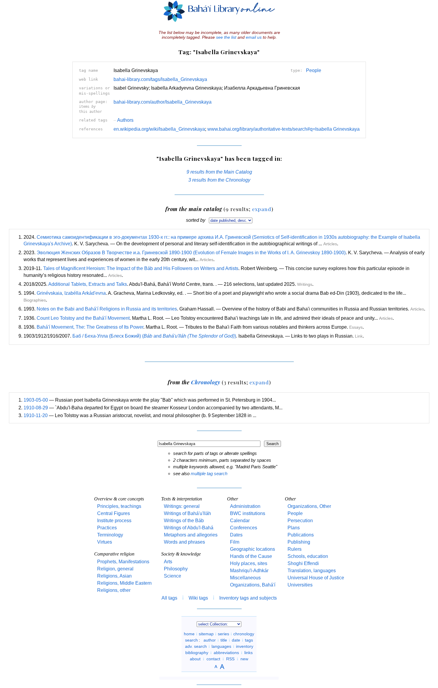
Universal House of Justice (316, 577)
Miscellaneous (245, 577)
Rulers (295, 549)
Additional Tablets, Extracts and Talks (87, 284)
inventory (244, 646)
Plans (294, 527)
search (191, 640)
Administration (245, 506)
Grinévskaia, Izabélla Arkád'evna (71, 293)
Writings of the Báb (184, 520)
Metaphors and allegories (191, 534)
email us (254, 37)
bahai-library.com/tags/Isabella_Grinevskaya (160, 79)
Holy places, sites (248, 563)
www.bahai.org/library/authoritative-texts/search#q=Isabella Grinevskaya (283, 129)
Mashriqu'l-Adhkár (249, 570)
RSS (230, 658)
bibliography (196, 652)
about (195, 658)
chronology (243, 633)
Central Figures (113, 513)
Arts (168, 561)
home (189, 633)
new (244, 658)
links (248, 652)
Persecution (300, 520)
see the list (226, 37)
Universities (300, 584)
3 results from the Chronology (219, 179)
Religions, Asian (114, 575)
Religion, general (115, 568)
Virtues (104, 542)
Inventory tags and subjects (248, 597)
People (313, 70)
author (210, 640)
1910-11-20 (36, 415)
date (236, 640)
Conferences (243, 527)
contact (213, 658)
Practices (107, 527)
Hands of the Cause (251, 556)
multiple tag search (209, 473)
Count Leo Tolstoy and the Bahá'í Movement (83, 318)
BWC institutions (247, 513)
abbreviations (226, 652)
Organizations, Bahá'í (252, 584)
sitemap (206, 633)
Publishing (299, 542)
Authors (123, 120)
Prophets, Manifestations (123, 561)
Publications (301, 534)
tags (249, 640)
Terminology (110, 534)
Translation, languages (312, 570)
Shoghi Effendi (303, 563)
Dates (236, 534)
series (223, 633)
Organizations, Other (309, 506)
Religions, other (114, 590)
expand (261, 208)
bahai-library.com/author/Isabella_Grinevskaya (163, 101)
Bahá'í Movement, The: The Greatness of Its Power (90, 327)
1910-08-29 (36, 407)
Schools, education (308, 556)
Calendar (240, 520)
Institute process (114, 520)
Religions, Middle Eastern (124, 583)
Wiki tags (198, 597)
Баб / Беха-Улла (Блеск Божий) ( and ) (154, 335)
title (223, 640)
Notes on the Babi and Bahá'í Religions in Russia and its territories (107, 308)
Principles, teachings (119, 506)
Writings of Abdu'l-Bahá (188, 527)
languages (221, 646)
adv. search (196, 646)
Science (172, 575)
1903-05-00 (36, 399)
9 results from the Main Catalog (219, 171)
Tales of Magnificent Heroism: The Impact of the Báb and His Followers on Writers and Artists (140, 268)
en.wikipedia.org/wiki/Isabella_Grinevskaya (159, 129)
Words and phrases (184, 542)
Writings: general (182, 506)
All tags (169, 597)
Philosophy (176, 568)
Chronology (205, 382)
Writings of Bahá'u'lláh (187, 513)
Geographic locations (252, 549)
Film (234, 542)
